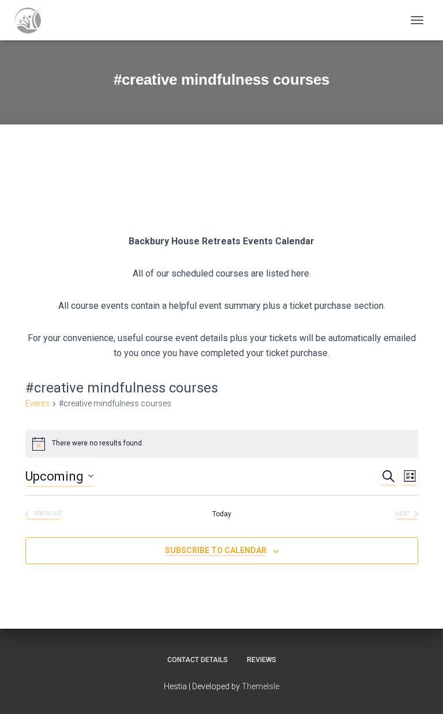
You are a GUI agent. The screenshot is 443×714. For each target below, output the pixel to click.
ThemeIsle (260, 686)
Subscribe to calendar (215, 550)
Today (221, 514)
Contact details (197, 660)
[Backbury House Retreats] (32, 20)
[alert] (221, 444)
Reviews (261, 660)
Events (37, 403)
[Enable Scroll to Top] (420, 691)
